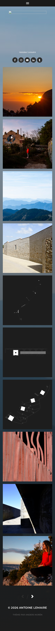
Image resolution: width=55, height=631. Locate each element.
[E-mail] (27, 60)
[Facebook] (15, 60)
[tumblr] (39, 60)
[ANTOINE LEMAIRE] (27, 30)
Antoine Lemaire (33, 607)
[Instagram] (21, 60)
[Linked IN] (33, 60)
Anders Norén (34, 615)
